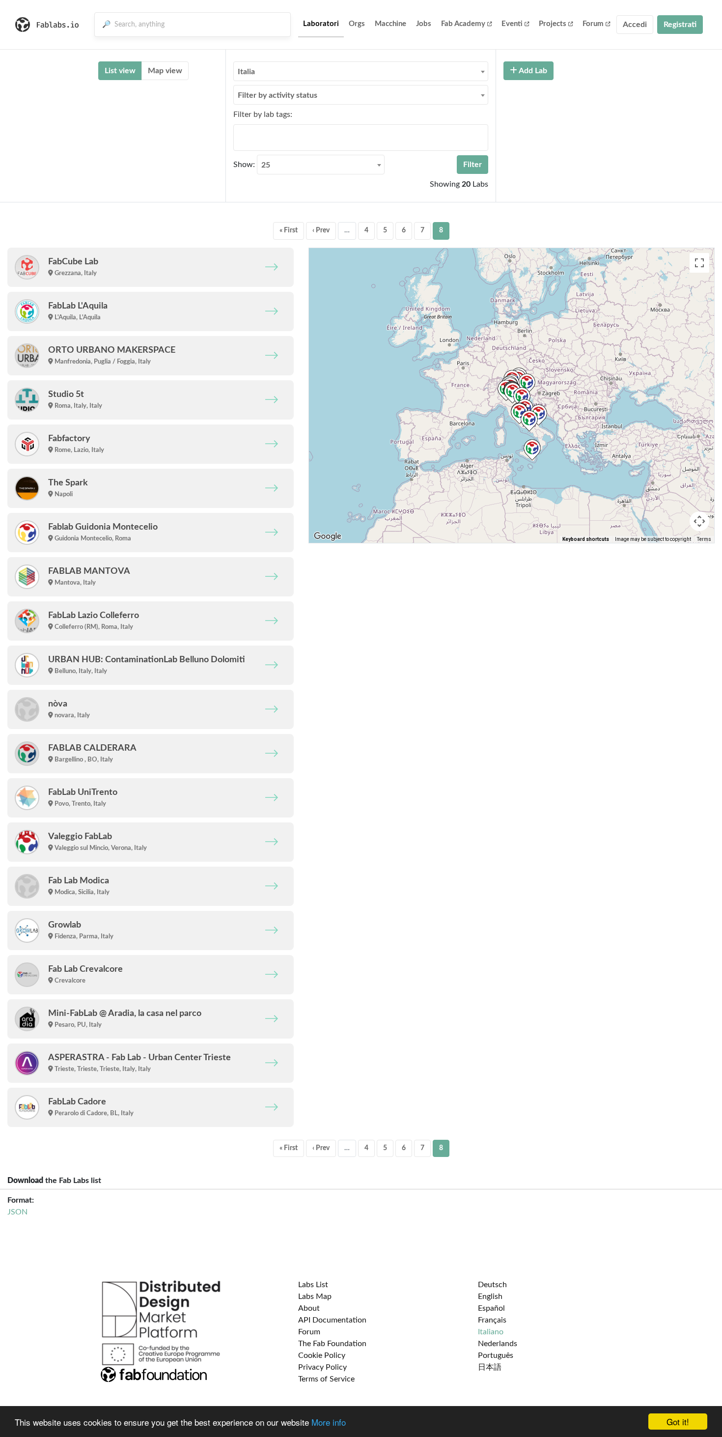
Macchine (390, 24)
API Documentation (332, 1320)
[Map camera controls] (699, 521)
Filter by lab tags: (262, 114)
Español (491, 1308)
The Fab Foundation (332, 1344)
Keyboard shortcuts (585, 539)
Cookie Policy (321, 1355)
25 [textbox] (265, 165)
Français (492, 1320)
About (309, 1308)
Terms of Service (326, 1379)
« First (288, 230)
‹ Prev (321, 230)
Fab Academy (463, 24)
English (490, 1296)
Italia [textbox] (246, 72)
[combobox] (360, 71)
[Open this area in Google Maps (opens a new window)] (327, 536)
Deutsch (492, 1285)
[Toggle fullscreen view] (699, 263)
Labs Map (315, 1296)
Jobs (423, 24)
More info (328, 1422)
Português (495, 1355)
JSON (17, 1212)
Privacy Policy (322, 1367)
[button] (538, 414)
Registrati (680, 24)
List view (120, 71)
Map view (165, 71)
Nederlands (497, 1344)
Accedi (635, 24)
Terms (704, 539)
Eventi (512, 24)
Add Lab (532, 71)
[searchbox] (239, 137)
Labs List (313, 1285)
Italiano (490, 1332)
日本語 (489, 1367)
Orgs (357, 24)
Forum (593, 24)
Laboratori (321, 24)
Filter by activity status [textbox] (277, 95)
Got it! (677, 1421)
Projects (552, 24)
